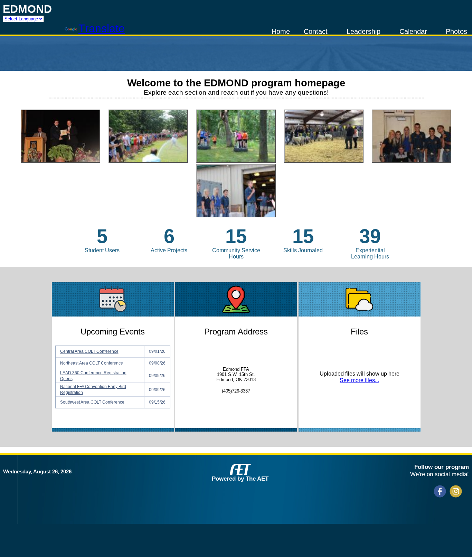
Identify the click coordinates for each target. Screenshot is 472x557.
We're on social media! (439, 474)
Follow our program (441, 466)
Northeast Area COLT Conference (91, 363)
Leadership (363, 31)
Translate (101, 28)
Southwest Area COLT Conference (92, 402)
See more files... (359, 380)
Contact (316, 31)
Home (281, 31)
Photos (456, 31)
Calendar (413, 31)
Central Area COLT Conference (89, 351)
